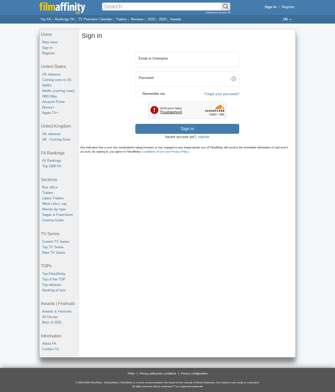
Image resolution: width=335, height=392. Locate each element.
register (203, 137)
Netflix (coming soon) (58, 91)
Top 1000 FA (51, 166)
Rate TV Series (53, 253)
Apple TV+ (50, 113)
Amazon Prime (53, 102)
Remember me (154, 94)
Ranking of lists (54, 290)
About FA (49, 343)
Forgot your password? (222, 94)
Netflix (47, 85)
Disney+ (48, 107)
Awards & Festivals (57, 311)
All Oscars (50, 317)
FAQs (131, 373)
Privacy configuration (194, 373)
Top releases (52, 285)
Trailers (121, 19)
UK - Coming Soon (56, 139)
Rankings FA (64, 19)
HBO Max (49, 96)
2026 (162, 19)
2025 (151, 19)
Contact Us (50, 349)
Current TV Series (55, 242)
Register (288, 7)
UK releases (51, 134)
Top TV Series (53, 247)
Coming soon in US (56, 80)
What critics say (54, 204)
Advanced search (217, 12)
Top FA (45, 19)
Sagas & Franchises (57, 215)
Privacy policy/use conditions (157, 373)
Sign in (47, 48)
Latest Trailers (53, 198)
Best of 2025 (52, 322)
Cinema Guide (53, 220)
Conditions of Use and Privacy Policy (165, 151)
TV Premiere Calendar (95, 19)
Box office (50, 187)
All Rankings (51, 161)
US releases (51, 74)
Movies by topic (54, 209)
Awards (175, 19)
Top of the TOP (53, 279)
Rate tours (50, 42)
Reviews (137, 19)
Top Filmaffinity (53, 274)
